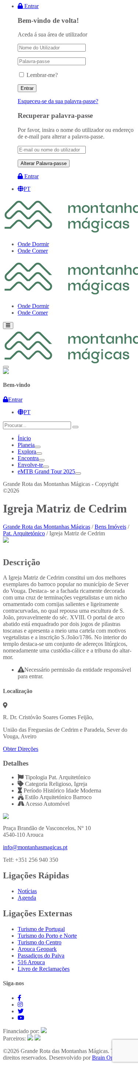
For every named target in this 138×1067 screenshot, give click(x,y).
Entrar (31, 6)
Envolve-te (30, 465)
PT (27, 189)
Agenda (27, 898)
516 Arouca (31, 962)
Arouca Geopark (37, 949)
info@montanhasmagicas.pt (35, 847)
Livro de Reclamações (44, 969)
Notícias (27, 891)
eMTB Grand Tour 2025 (46, 471)
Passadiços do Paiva (41, 955)
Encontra (28, 458)
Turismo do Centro (39, 942)
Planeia (26, 445)
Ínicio (24, 438)
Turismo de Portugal (41, 929)
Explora (27, 451)
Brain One (104, 1057)
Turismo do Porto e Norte (47, 936)
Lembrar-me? (42, 75)
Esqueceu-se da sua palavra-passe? (58, 101)
